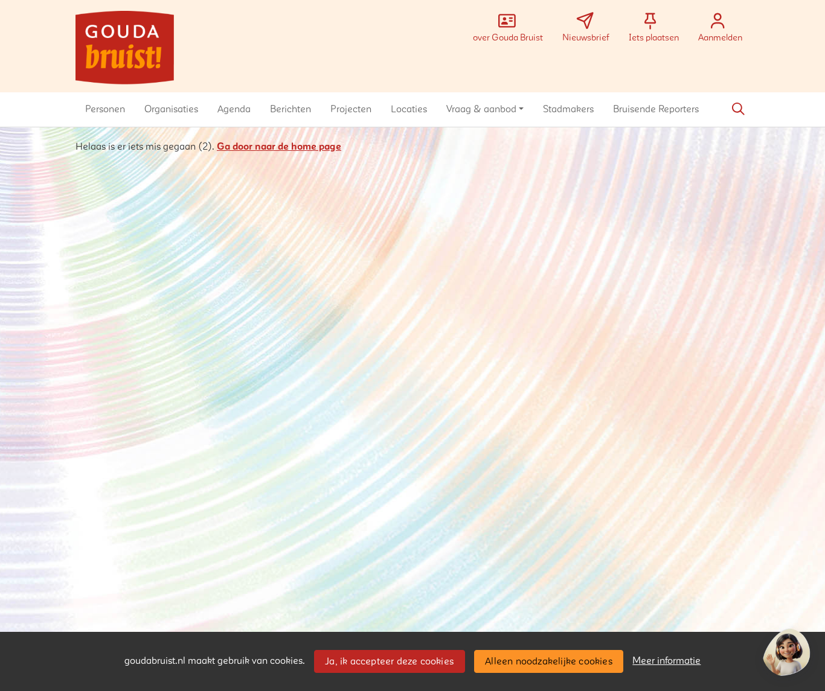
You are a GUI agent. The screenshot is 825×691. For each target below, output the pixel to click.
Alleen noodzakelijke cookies (548, 661)
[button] (105, 109)
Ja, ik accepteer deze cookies (389, 661)
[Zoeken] (738, 109)
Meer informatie (666, 661)
